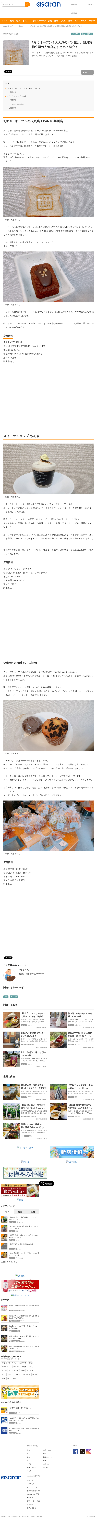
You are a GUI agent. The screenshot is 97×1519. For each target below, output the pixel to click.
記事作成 (74, 4)
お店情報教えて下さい (34, 1491)
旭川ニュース (80, 21)
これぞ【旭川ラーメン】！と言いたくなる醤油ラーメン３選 (24, 1254)
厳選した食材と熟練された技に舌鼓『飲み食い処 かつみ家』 (33, 1127)
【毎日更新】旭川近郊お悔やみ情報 (21, 1244)
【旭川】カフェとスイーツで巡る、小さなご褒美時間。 (33, 1016)
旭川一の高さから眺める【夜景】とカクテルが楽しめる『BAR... (24, 1337)
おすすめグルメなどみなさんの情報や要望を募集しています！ (24, 1429)
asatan (35, 1136)
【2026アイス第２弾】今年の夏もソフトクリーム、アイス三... (23, 1227)
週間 (20, 1212)
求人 (44, 1460)
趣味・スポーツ (39, 21)
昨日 (7, 1212)
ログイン (91, 4)
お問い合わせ (31, 1508)
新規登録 (74, 13)
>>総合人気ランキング (10, 1262)
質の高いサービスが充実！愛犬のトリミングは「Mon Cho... (24, 1327)
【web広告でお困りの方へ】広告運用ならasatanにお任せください (24, 1419)
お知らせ (46, 1464)
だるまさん (24, 970)
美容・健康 (53, 21)
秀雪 (76, 1097)
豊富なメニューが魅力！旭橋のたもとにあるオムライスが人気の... (24, 1317)
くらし (63, 21)
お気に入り (88, 72)
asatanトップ (8, 26)
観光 (12, 21)
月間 (33, 1212)
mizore (31, 1044)
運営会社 (30, 1504)
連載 (70, 21)
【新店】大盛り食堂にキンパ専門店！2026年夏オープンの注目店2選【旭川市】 (80, 1108)
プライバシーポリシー (34, 1501)
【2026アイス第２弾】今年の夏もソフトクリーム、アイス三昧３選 (80, 1088)
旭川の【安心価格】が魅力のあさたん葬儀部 (24, 1306)
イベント (26, 21)
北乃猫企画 (32, 1116)
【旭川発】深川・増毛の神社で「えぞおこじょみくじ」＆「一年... (24, 1218)
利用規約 (30, 1497)
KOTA (30, 1097)
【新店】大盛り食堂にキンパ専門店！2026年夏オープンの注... (23, 1236)
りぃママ (30, 1025)
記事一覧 (30, 1480)
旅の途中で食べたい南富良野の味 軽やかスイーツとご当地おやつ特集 (80, 1036)
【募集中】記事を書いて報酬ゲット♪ (21, 1408)
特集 (28, 1450)
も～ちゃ (77, 1116)
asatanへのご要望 (33, 1494)
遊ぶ (18, 21)
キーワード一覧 (32, 1487)
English (92, 21)
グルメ (4, 21)
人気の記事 (31, 1484)
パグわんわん (19, 1258)
